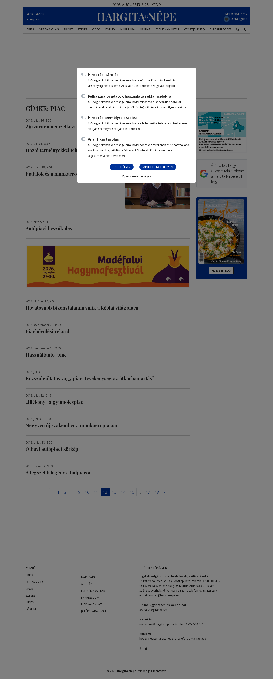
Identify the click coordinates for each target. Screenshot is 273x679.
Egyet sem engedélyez (136, 176)
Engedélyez (122, 167)
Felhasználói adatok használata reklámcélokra (129, 96)
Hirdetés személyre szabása (113, 117)
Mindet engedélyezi (157, 167)
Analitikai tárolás (103, 139)
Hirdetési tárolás (103, 74)
